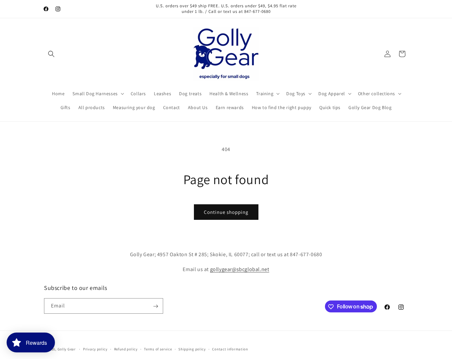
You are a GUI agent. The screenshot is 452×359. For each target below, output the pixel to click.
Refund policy (126, 348)
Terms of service (158, 348)
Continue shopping (226, 212)
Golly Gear (67, 349)
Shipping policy (192, 348)
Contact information (230, 348)
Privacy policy (95, 348)
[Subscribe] (155, 306)
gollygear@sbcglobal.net (239, 268)
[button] (51, 54)
